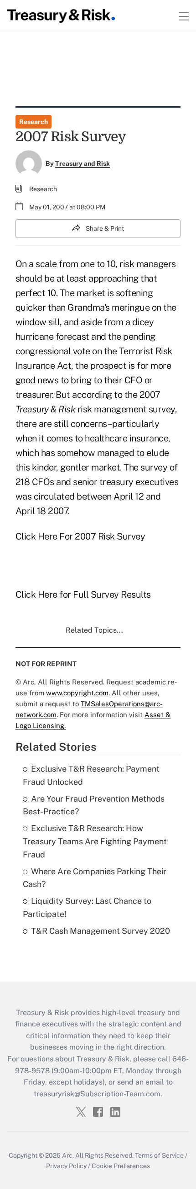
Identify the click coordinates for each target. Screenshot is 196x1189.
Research (33, 121)
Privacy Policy (66, 1165)
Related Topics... (94, 630)
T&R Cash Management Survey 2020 (100, 931)
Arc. (68, 1155)
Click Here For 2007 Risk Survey (80, 536)
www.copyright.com (77, 693)
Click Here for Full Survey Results (83, 594)
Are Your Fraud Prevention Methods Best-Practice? (94, 805)
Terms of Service (159, 1155)
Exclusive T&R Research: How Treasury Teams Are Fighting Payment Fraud (95, 841)
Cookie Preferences (121, 1165)
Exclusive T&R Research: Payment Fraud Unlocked (91, 775)
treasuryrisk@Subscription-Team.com (97, 1094)
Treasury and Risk (82, 163)
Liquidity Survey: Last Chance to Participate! (87, 907)
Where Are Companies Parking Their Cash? (94, 878)
